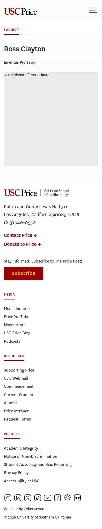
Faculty (11, 30)
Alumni (10, 403)
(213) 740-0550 (20, 222)
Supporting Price (19, 370)
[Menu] (93, 10)
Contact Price (18, 235)
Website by (24, 508)
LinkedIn (18, 498)
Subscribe (24, 273)
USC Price (19, 10)
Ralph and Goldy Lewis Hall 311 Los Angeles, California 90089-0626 (41, 211)
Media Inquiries (17, 308)
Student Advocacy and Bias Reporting (38, 464)
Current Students (19, 394)
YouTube (48, 498)
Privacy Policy (16, 472)
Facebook (57, 498)
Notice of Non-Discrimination (30, 456)
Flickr (77, 498)
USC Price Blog (17, 333)
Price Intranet (16, 411)
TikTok (38, 498)
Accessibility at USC (21, 481)
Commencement (19, 386)
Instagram (8, 498)
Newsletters (14, 325)
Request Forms (17, 419)
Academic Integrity (21, 448)
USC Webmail (16, 378)
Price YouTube (16, 316)
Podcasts (12, 341)
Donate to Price (20, 244)
